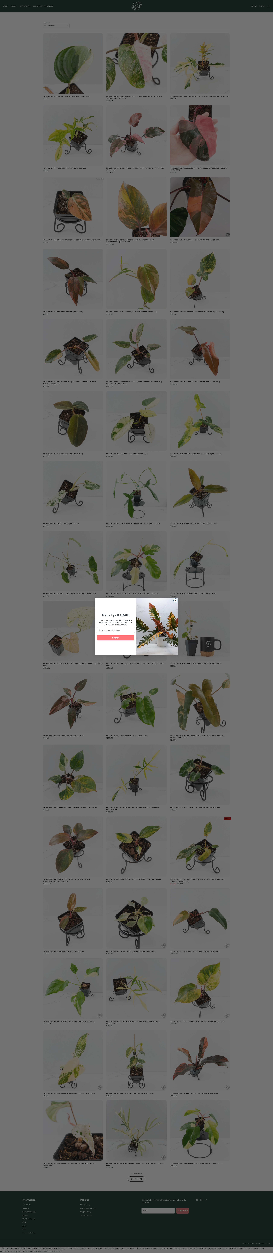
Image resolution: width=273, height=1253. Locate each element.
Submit (115, 637)
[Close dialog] (175, 600)
